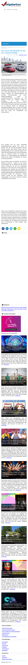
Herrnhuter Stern (6, 633)
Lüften (20, 307)
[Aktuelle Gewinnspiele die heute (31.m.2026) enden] (11, 331)
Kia (13, 310)
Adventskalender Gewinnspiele (9, 636)
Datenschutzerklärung (7, 659)
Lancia (15, 309)
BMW (2, 307)
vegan (2, 310)
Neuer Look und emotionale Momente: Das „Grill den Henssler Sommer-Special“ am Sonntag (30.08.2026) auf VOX (13, 442)
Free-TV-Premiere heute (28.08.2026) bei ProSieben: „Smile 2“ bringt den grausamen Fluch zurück (13, 573)
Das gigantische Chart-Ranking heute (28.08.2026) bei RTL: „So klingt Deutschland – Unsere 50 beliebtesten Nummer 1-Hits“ (14, 606)
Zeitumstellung (5, 648)
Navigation (6, 43)
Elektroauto (4, 309)
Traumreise (20, 309)
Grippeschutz (5, 645)
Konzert (25, 309)
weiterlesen (6, 364)
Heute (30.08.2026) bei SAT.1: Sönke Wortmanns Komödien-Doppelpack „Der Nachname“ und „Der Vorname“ (12, 412)
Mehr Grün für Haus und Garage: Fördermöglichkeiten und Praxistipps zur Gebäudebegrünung (12, 539)
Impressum (4, 657)
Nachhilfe (9, 310)
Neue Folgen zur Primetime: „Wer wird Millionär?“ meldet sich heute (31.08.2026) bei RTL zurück (14, 348)
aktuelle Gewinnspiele (7, 628)
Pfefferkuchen (5, 634)
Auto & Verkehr (10, 47)
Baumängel (16, 307)
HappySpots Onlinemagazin (8, 629)
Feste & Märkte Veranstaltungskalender (11, 631)
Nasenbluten (5, 642)
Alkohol (11, 307)
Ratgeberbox (4, 47)
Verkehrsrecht (10, 309)
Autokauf (25, 307)
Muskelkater (5, 650)
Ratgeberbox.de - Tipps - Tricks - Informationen (11, 3)
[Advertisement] (14, 27)
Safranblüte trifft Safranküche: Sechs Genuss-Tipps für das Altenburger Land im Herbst (14, 382)
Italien (5, 310)
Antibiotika (4, 647)
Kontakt (3, 655)
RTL (19, 352)
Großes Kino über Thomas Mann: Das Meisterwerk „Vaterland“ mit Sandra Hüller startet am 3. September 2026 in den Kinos (13, 507)
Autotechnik (7, 307)
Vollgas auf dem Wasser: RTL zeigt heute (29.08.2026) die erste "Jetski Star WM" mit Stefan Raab (13, 474)
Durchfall (4, 643)
